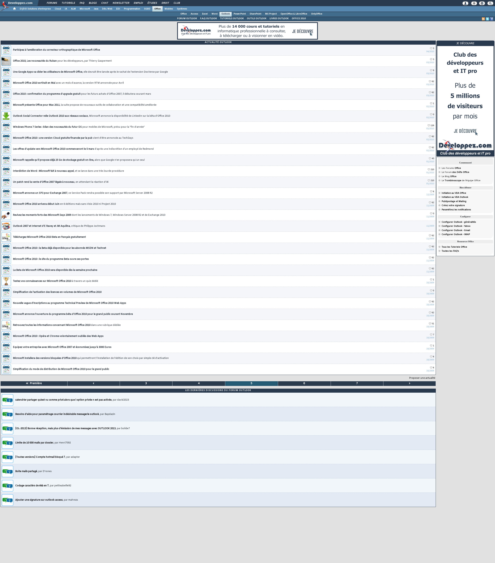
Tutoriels (68, 3)
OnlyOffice (316, 14)
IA (66, 9)
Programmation (132, 9)
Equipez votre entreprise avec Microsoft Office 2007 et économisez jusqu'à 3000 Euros (62, 347)
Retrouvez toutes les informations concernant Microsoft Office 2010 (67, 325)
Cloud (58, 9)
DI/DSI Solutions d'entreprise (35, 9)
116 (432, 125)
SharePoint (255, 14)
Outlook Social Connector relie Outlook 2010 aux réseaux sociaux (91, 116)
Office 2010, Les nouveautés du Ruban (62, 61)
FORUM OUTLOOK (187, 18)
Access (194, 14)
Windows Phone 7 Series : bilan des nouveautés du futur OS (79, 127)
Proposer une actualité (422, 378)
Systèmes (182, 9)
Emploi (138, 3)
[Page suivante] (409, 383)
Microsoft (85, 9)
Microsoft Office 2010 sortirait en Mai (68, 83)
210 (432, 169)
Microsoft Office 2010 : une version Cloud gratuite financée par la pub (73, 138)
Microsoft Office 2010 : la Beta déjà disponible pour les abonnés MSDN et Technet (59, 248)
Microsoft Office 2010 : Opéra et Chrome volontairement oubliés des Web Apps (58, 336)
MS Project (271, 14)
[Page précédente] (93, 383)
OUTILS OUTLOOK (256, 18)
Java (96, 9)
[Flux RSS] (483, 18)
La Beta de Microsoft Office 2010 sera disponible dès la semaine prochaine (55, 270)
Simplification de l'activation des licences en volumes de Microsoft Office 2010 (57, 292)
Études (152, 3)
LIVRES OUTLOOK (279, 18)
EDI (118, 9)
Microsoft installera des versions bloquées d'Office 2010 (91, 358)
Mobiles (169, 9)
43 (433, 158)
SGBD (147, 9)
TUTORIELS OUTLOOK (232, 18)
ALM (73, 9)
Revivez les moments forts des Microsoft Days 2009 (89, 215)
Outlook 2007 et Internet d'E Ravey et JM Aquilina (59, 226)
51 (433, 324)
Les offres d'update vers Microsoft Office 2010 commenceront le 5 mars (83, 149)
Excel (205, 14)
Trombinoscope (453, 180)
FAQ (81, 3)
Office (157, 9)
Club (176, 3)
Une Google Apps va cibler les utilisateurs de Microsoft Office (90, 72)
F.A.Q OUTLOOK (208, 18)
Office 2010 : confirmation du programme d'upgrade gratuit (82, 94)
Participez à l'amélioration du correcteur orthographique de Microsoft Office (56, 50)
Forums (51, 3)
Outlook (225, 14)
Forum (448, 172)
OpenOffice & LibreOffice (294, 14)
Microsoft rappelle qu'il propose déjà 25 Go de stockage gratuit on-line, (79, 160)
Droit (165, 3)
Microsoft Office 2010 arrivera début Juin (64, 204)
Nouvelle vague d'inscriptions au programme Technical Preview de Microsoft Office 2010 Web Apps (69, 303)
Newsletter (120, 3)
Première (35, 383)
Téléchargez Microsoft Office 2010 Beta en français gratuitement (49, 237)
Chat (104, 3)
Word (215, 14)
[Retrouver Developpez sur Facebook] (491, 18)
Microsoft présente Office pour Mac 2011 (84, 105)
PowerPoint (240, 14)
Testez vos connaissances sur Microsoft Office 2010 (55, 281)
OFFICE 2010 (299, 18)
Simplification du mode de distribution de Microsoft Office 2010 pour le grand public (61, 369)
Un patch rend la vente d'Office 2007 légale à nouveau (60, 182)
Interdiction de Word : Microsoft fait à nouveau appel (68, 171)
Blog (447, 176)
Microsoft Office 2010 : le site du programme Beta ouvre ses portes (51, 259)
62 (433, 81)
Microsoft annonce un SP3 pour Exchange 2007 (83, 193)
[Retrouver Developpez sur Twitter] (487, 18)
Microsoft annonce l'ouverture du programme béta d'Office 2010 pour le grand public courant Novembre (73, 314)
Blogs (92, 3)
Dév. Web (107, 9)
